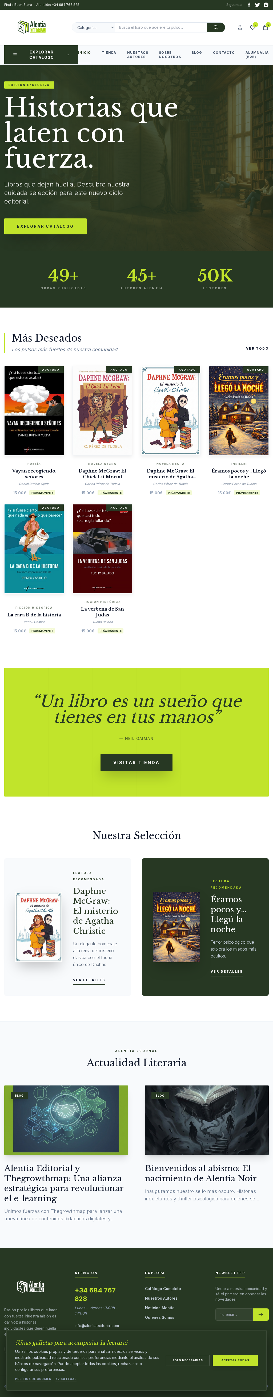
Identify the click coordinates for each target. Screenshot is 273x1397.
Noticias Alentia (160, 1307)
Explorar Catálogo (41, 55)
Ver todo (257, 348)
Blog (197, 53)
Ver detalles (89, 980)
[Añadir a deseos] (42, 409)
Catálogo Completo (163, 1288)
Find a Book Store (18, 5)
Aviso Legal (66, 1379)
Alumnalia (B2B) (257, 55)
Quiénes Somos (159, 1317)
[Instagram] (266, 4)
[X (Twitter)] (257, 4)
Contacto (224, 53)
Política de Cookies (33, 1379)
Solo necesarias (187, 1360)
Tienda (109, 53)
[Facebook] (249, 4)
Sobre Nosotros (170, 55)
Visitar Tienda (136, 762)
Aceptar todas (235, 1360)
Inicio (84, 53)
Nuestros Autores (137, 55)
